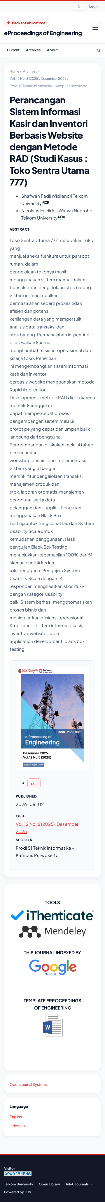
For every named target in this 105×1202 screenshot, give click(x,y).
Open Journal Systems (29, 1084)
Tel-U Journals (77, 1184)
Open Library (49, 1184)
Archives (33, 50)
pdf (34, 783)
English (16, 1116)
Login (94, 6)
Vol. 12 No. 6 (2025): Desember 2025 (38, 78)
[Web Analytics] (18, 1175)
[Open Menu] (95, 27)
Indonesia (18, 1125)
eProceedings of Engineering (43, 32)
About (52, 50)
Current (13, 50)
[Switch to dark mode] (79, 6)
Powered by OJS (17, 1192)
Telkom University (18, 1184)
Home (15, 71)
